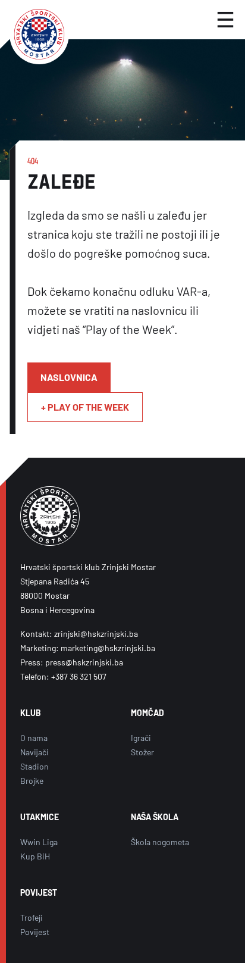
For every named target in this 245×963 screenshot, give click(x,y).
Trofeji (31, 917)
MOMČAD (147, 713)
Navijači (34, 752)
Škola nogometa (160, 842)
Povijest (34, 932)
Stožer (142, 752)
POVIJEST (38, 892)
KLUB (30, 713)
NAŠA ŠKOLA (154, 817)
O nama (34, 738)
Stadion (34, 766)
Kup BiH (35, 856)
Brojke (31, 781)
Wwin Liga (39, 842)
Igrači (141, 738)
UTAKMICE (39, 817)
